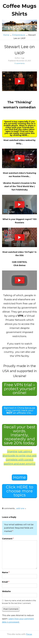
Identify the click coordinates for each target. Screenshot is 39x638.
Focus (29, 634)
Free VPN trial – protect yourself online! (19, 388)
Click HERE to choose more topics (19, 491)
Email (5, 582)
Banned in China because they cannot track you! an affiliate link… (19, 410)
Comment (8, 538)
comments (19, 63)
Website (6, 591)
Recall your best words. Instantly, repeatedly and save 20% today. (19, 434)
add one (20, 508)
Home (19, 477)
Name (5, 572)
